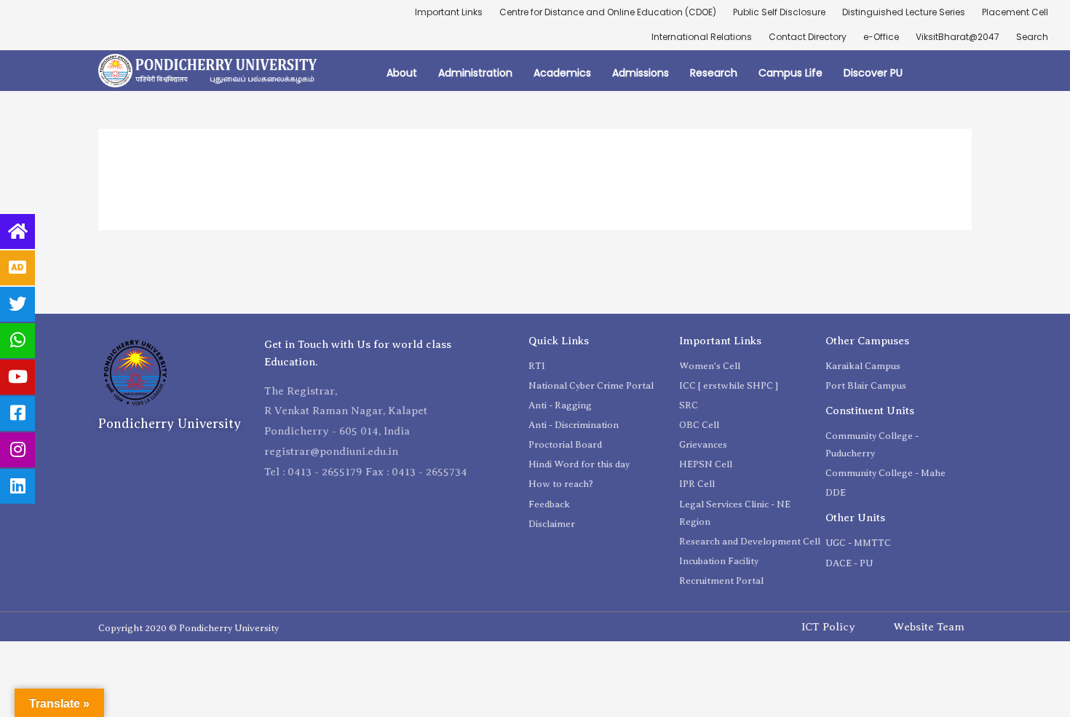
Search (1032, 37)
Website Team (928, 627)
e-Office (881, 37)
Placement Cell (1015, 12)
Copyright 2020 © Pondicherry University (188, 627)
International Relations (701, 37)
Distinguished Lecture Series (903, 12)
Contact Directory (808, 37)
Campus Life (790, 73)
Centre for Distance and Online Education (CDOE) (607, 12)
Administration (475, 73)
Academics (562, 73)
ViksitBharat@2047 (957, 37)
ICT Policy (828, 627)
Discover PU (873, 73)
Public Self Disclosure (779, 12)
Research (713, 73)
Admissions (640, 73)
